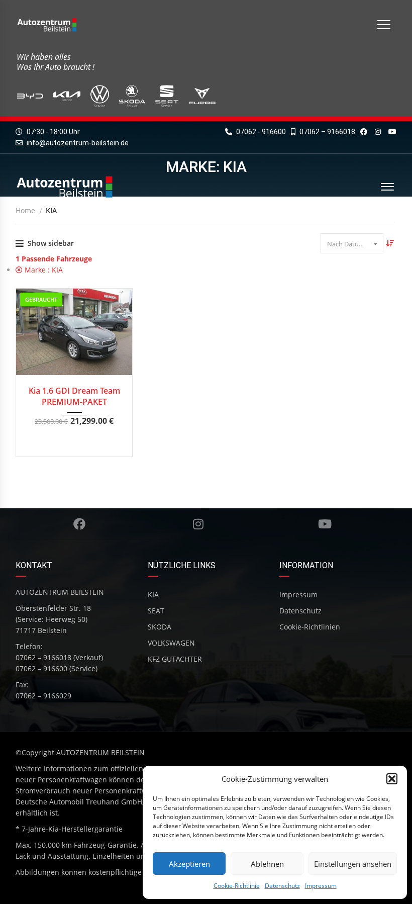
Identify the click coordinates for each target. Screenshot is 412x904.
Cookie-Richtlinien (309, 626)
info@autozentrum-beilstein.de (78, 143)
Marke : (43, 270)
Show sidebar (51, 243)
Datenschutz (282, 885)
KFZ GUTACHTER (175, 659)
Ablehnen (267, 864)
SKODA (159, 626)
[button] (392, 779)
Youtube (325, 524)
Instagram (198, 524)
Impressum (321, 885)
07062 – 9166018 (326, 132)
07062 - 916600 (260, 132)
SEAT (156, 610)
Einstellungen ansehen (352, 864)
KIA (153, 594)
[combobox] (352, 243)
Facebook (79, 524)
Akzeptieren (189, 864)
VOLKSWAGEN (171, 643)
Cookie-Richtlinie (237, 885)
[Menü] (383, 24)
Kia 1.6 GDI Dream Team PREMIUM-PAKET (74, 396)
